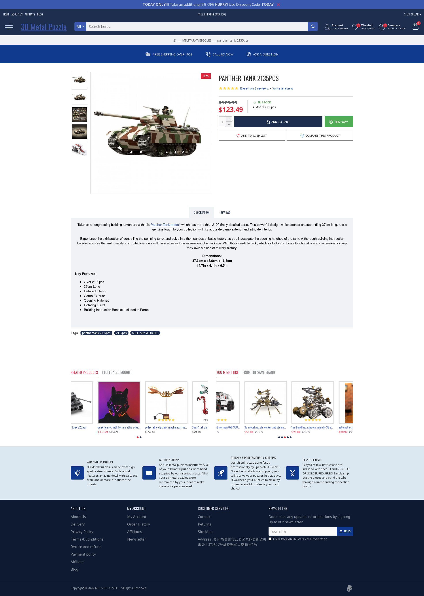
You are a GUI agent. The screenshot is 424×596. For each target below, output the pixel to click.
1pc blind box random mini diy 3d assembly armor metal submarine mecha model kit (284, 427)
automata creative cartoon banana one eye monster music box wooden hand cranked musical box (332, 427)
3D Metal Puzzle (44, 26)
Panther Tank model (165, 224)
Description (201, 212)
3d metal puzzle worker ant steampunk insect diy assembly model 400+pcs (237, 427)
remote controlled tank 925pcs (89, 427)
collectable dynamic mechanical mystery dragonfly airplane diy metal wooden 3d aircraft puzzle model (186, 427)
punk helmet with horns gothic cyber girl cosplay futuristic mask (139, 427)
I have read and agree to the (300, 539)
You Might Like (227, 372)
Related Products (84, 372)
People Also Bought (117, 372)
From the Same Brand (259, 372)
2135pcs (121, 333)
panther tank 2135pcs (96, 333)
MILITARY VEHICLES (197, 40)
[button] (138, 437)
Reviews (225, 212)
